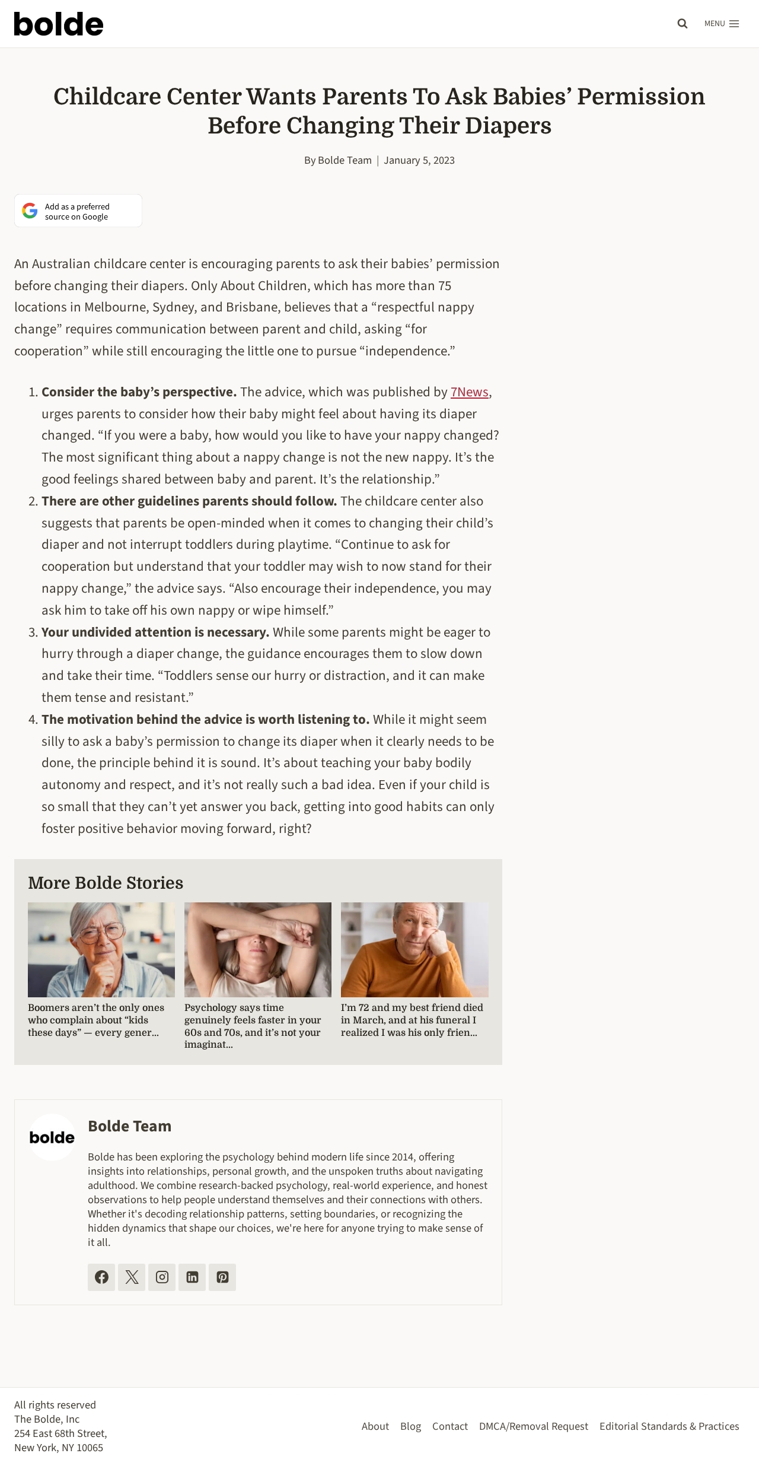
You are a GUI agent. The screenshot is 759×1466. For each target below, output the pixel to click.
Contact (450, 1426)
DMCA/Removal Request (533, 1426)
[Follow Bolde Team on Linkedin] (192, 1277)
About (375, 1426)
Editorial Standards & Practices (669, 1426)
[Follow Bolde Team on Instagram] (162, 1277)
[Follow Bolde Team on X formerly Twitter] (131, 1277)
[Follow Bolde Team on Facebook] (101, 1277)
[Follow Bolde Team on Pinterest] (222, 1277)
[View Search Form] (682, 23)
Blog (410, 1426)
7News (470, 392)
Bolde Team (345, 160)
